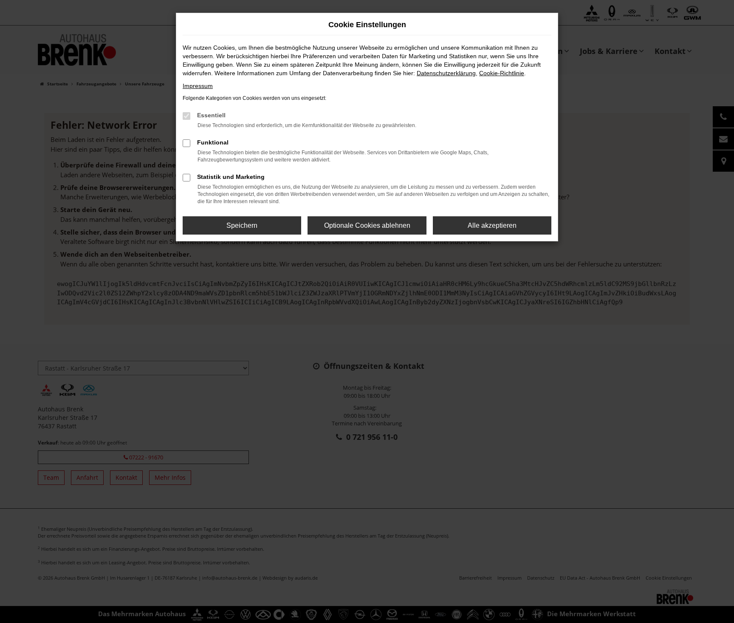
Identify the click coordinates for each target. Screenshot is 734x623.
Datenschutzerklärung (446, 73)
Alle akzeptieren (492, 225)
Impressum (198, 85)
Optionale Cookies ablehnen (367, 225)
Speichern (241, 225)
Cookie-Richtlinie (501, 73)
